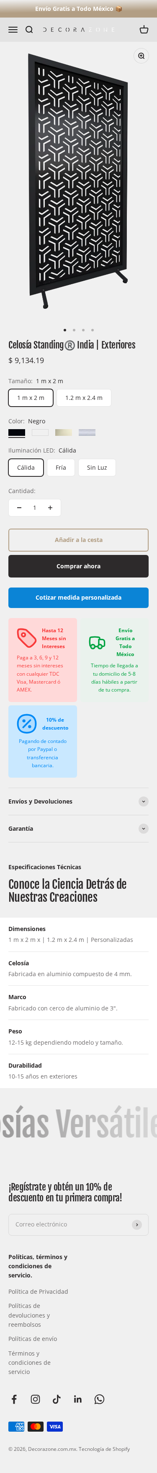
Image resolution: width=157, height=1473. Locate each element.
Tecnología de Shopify (104, 1449)
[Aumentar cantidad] (50, 507)
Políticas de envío (32, 1339)
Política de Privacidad (38, 1291)
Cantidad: (22, 491)
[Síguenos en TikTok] (56, 1399)
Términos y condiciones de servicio (29, 1362)
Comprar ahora (78, 566)
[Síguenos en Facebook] (14, 1399)
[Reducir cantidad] (19, 507)
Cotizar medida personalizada (78, 597)
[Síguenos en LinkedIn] (78, 1399)
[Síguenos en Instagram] (35, 1399)
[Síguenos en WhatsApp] (99, 1399)
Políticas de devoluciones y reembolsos (29, 1315)
